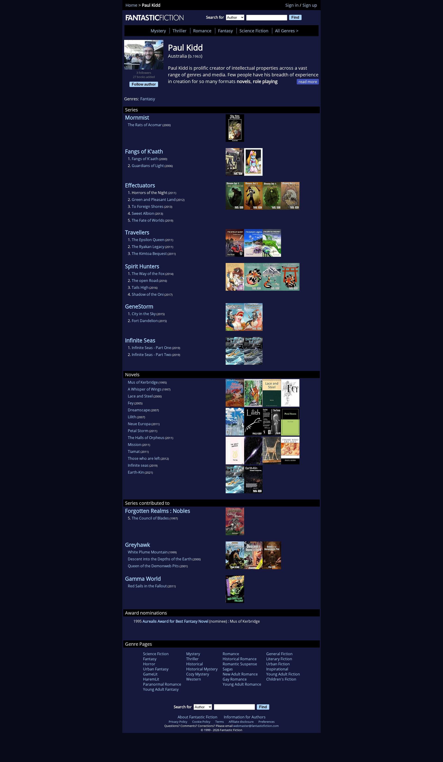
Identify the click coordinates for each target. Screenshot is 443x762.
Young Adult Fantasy (161, 689)
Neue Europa (139, 423)
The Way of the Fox (148, 273)
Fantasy (225, 30)
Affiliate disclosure (241, 722)
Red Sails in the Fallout (147, 586)
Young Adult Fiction (283, 674)
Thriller (179, 30)
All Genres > (288, 30)
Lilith (132, 416)
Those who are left (144, 458)
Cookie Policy (201, 722)
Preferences (266, 722)
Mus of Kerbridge (143, 382)
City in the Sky (144, 313)
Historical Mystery (202, 669)
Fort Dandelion (145, 320)
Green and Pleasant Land (154, 199)
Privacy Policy (178, 722)
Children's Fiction (281, 679)
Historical (194, 663)
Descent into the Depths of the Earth (160, 559)
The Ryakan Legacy (148, 246)
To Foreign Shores (147, 206)
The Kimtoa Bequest (149, 253)
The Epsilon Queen (148, 239)
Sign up (309, 5)
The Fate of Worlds (148, 220)
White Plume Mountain (148, 552)
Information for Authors (245, 717)
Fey (131, 403)
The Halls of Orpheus (146, 437)
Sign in (292, 5)
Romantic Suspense (240, 663)
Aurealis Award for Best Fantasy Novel (175, 621)
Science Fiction (253, 30)
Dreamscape (139, 409)
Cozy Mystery (197, 674)
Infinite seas (138, 465)
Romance (202, 30)
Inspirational (277, 669)
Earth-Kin (136, 472)
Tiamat (134, 451)
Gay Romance (235, 679)
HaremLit (151, 679)
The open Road (145, 280)
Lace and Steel (140, 396)
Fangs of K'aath (145, 158)
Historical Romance (240, 658)
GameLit (150, 674)
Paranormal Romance (162, 684)
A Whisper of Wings (145, 389)
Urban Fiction (278, 663)
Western (193, 679)
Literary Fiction (279, 658)
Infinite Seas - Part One (151, 347)
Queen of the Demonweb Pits (153, 565)
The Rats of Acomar (145, 124)
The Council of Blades (150, 518)
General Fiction (279, 653)
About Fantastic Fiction (197, 717)
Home (131, 5)
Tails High (140, 287)
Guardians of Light (148, 165)
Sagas (228, 669)
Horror (149, 663)
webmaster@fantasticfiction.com (256, 726)
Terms (219, 722)
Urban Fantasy (155, 669)
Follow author (144, 84)
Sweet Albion (143, 213)
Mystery (158, 30)
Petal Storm (138, 430)
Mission (134, 444)
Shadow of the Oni (148, 294)
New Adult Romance (240, 674)
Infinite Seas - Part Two (151, 354)
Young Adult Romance (242, 684)
